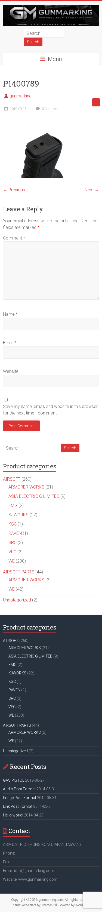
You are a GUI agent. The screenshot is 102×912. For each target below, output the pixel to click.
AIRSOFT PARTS (18, 572)
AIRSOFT (11, 479)
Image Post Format (19, 798)
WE (11, 561)
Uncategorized (17, 600)
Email (9, 342)
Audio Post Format (19, 789)
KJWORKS (18, 514)
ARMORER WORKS (26, 487)
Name (10, 314)
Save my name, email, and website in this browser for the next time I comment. (50, 410)
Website (10, 371)
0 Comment (50, 109)
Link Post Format (17, 806)
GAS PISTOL (13, 780)
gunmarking (21, 96)
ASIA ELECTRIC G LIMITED (33, 496)
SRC (12, 542)
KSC (12, 524)
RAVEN (15, 533)
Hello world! (13, 815)
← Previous (14, 189)
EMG (12, 505)
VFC (12, 551)
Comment (14, 238)
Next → (92, 189)
